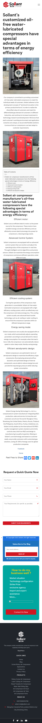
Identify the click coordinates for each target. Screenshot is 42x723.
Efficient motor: (12, 183)
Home (21, 453)
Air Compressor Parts (21, 693)
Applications (21, 667)
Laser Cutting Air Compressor (21, 681)
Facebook (21, 449)
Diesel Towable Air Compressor (21, 684)
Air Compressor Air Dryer (21, 689)
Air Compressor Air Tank (21, 691)
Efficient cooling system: (14, 187)
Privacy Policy (21, 671)
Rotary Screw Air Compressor (21, 679)
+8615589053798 (22, 701)
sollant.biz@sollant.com (22, 704)
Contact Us (21, 669)
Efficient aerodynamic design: (16, 190)
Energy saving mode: (14, 188)
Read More (21, 650)
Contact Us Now (21, 612)
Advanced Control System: (15, 185)
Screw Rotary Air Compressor (21, 664)
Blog (21, 662)
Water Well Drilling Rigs (21, 686)
